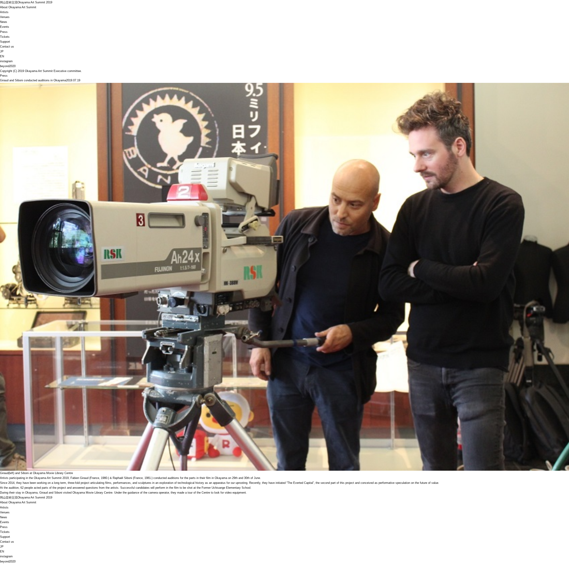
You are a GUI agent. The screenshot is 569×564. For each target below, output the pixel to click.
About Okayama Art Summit (18, 7)
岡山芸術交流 (26, 2)
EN (2, 56)
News (3, 22)
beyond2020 (8, 66)
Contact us (7, 46)
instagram (6, 61)
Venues (5, 17)
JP (2, 51)
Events (4, 26)
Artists (4, 12)
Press (4, 32)
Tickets (5, 36)
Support (5, 41)
